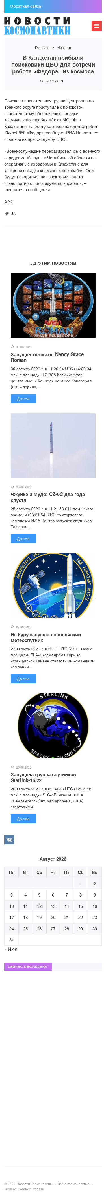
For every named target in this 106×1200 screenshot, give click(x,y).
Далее (23, 398)
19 (39, 917)
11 (25, 906)
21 (66, 917)
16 (94, 906)
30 (94, 929)
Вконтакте (9, 839)
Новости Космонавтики (46, 28)
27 (53, 929)
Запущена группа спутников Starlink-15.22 (43, 777)
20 (53, 917)
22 (80, 917)
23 (94, 917)
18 (25, 917)
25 (25, 929)
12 (39, 906)
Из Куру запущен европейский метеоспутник (46, 637)
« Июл (10, 949)
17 (11, 917)
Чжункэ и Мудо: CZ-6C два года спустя (48, 497)
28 (66, 929)
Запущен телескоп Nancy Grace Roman (47, 357)
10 (11, 906)
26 (39, 929)
